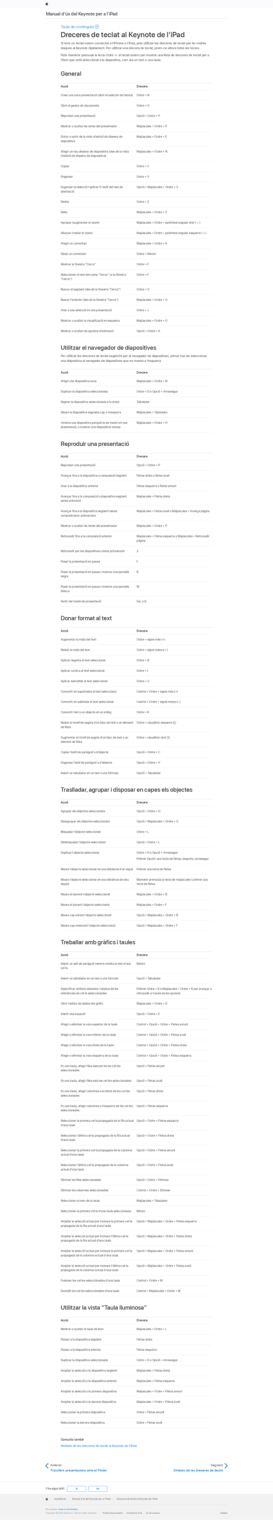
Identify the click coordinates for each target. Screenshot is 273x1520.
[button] (80, 26)
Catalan (224, 1513)
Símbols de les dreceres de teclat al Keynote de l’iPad (99, 1446)
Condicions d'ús (134, 1513)
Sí (77, 1488)
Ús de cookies (153, 1513)
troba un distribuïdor (68, 1509)
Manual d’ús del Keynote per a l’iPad (82, 14)
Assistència (60, 1499)
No (97, 1488)
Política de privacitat (113, 1513)
